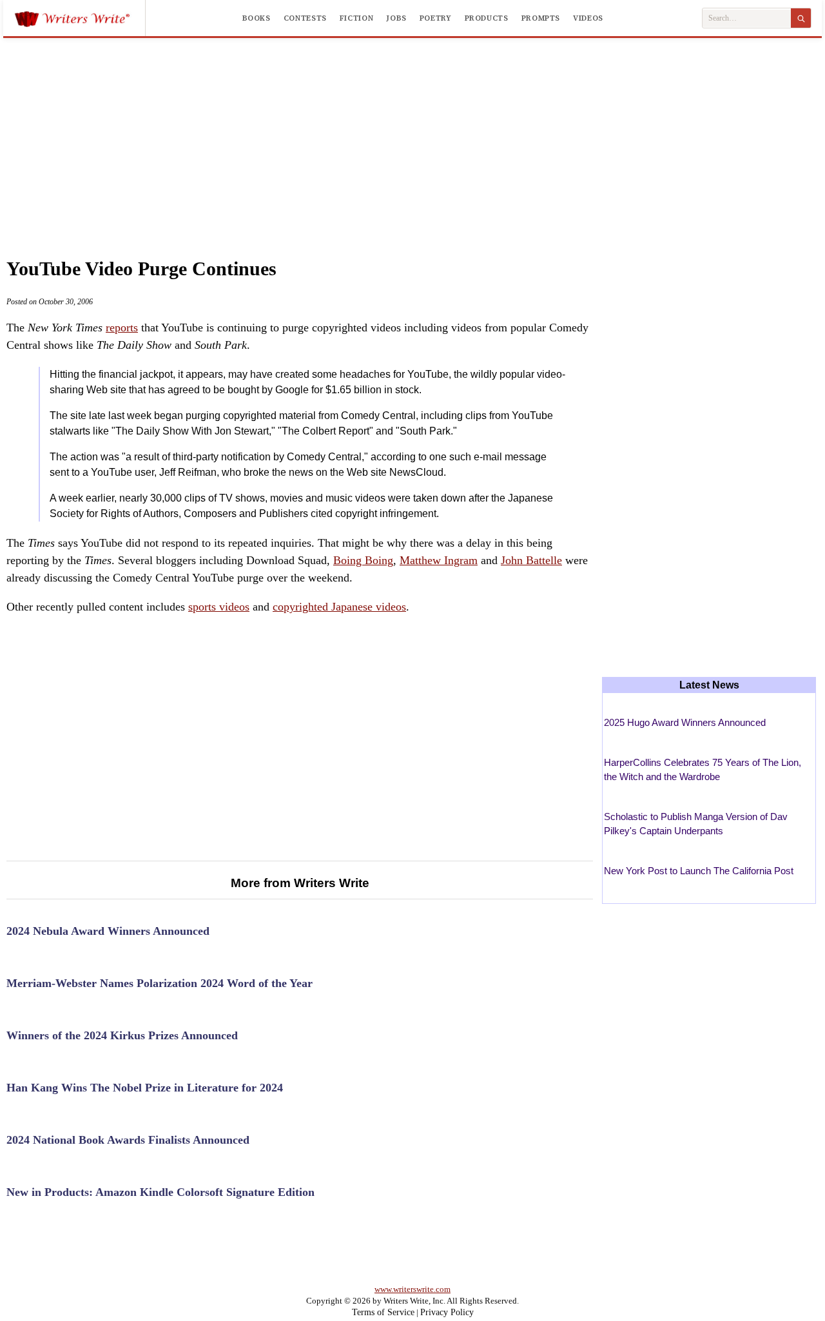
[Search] (801, 18)
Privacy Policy (447, 1312)
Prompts (540, 18)
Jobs (396, 18)
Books (256, 18)
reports (122, 327)
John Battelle (531, 560)
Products (487, 18)
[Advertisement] (412, 134)
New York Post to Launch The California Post (698, 870)
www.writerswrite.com (412, 1289)
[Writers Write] (80, 18)
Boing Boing (363, 560)
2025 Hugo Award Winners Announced (685, 722)
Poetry (436, 18)
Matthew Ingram (439, 560)
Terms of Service (383, 1312)
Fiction (356, 18)
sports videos (218, 606)
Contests (305, 18)
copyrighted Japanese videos (339, 606)
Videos (588, 18)
